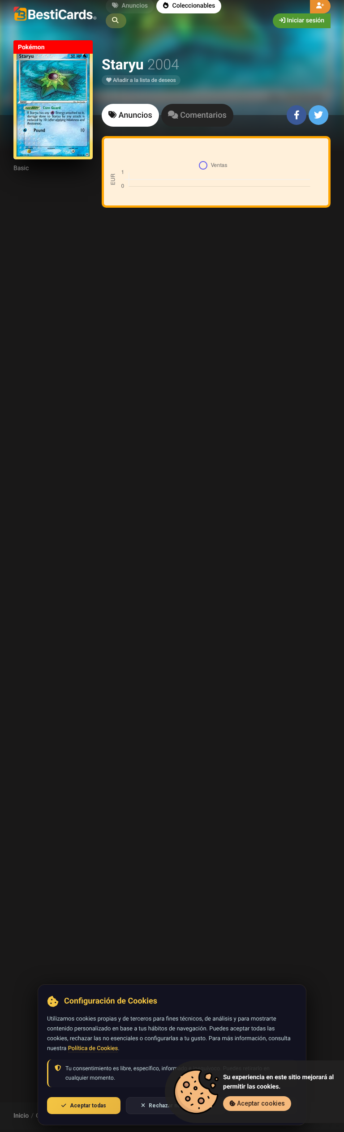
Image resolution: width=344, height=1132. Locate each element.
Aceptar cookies (260, 1103)
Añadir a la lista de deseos (144, 80)
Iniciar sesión (304, 20)
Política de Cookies (93, 1048)
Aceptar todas (88, 1105)
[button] (116, 20)
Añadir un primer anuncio (214, 333)
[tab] (130, 115)
